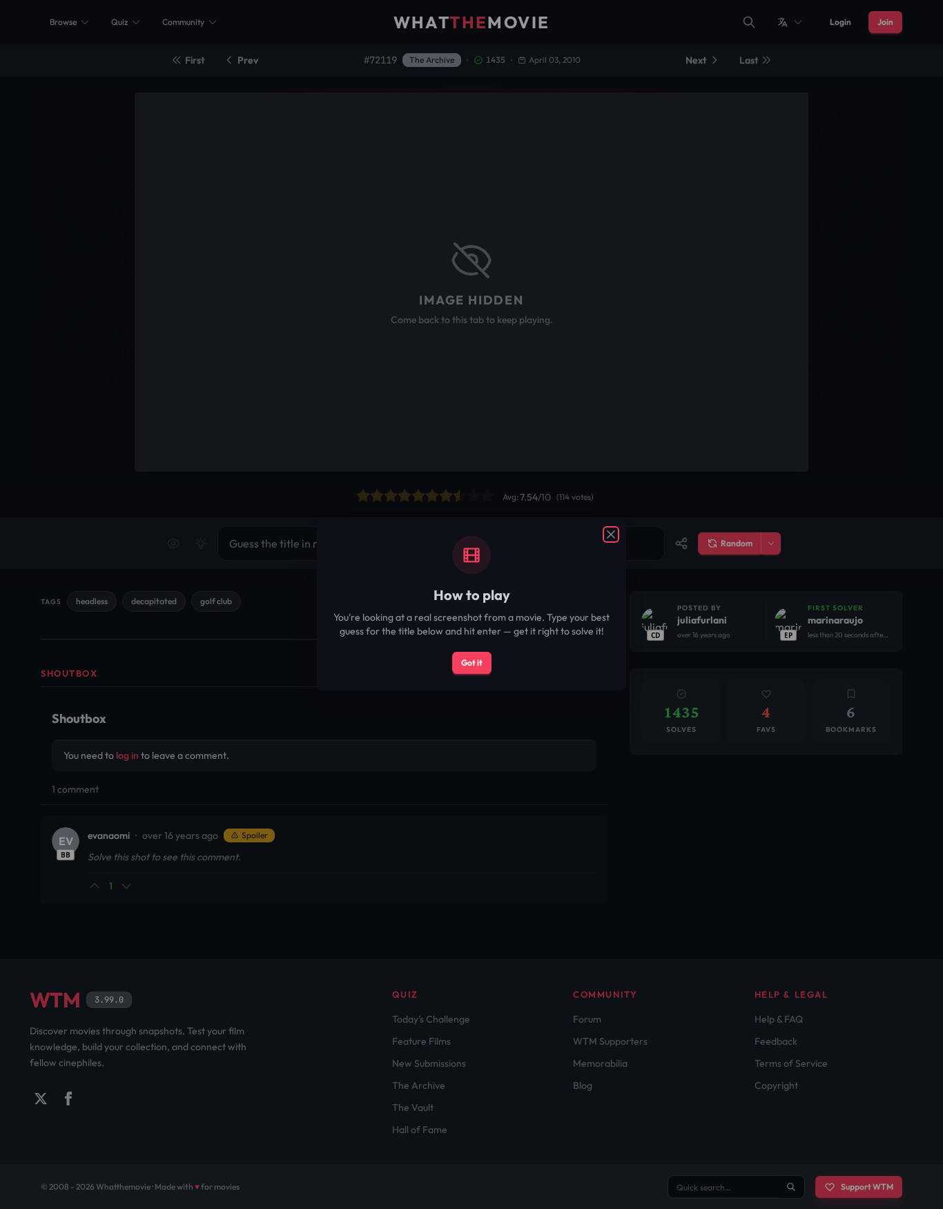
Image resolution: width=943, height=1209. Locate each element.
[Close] (611, 534)
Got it (472, 662)
